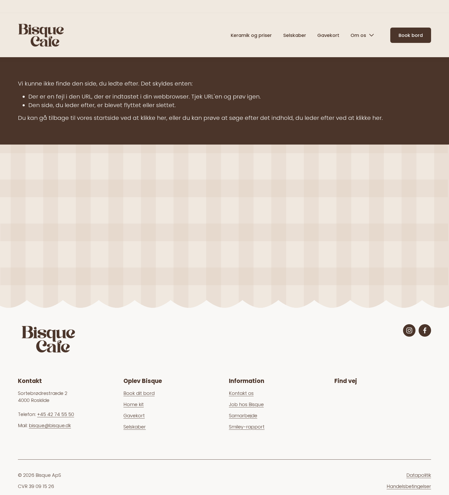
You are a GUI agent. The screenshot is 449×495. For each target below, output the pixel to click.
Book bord (411, 35)
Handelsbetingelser (409, 486)
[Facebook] (425, 330)
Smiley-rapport (247, 427)
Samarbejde (243, 415)
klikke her (153, 118)
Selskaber (294, 35)
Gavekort (328, 35)
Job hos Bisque (246, 404)
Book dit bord (139, 393)
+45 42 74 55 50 (55, 414)
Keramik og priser (251, 35)
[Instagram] (409, 330)
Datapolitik (418, 475)
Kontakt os (241, 393)
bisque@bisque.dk (50, 425)
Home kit (133, 404)
